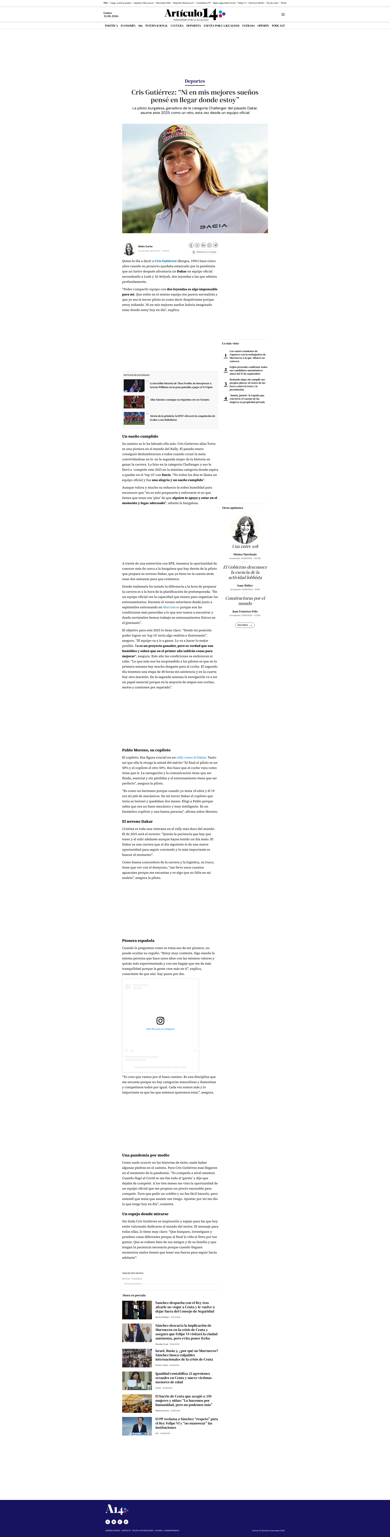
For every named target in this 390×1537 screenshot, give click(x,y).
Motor (126, 1279)
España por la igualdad (221, 25)
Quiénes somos (112, 1530)
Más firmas (243, 625)
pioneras (136, 1279)
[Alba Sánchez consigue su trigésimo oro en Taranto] (134, 403)
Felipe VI (242, 3)
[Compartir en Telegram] (216, 245)
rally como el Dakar (191, 757)
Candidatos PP (203, 3)
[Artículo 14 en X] (107, 1522)
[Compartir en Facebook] (191, 245)
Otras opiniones (232, 508)
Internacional (156, 25)
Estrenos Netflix (256, 3)
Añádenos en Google (206, 252)
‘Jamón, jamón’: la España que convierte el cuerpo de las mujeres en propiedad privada (247, 399)
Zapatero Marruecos (144, 3)
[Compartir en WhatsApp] (209, 245)
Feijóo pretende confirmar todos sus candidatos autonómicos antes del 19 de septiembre (249, 370)
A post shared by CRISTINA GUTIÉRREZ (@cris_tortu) (160, 1067)
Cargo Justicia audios (120, 3)
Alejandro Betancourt (183, 3)
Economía (128, 25)
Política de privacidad (142, 1530)
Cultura (177, 25)
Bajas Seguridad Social (224, 3)
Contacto (126, 1530)
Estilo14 (248, 25)
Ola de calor (272, 3)
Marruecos (171, 607)
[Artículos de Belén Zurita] (129, 248)
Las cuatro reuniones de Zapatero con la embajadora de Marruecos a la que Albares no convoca (248, 356)
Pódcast (278, 25)
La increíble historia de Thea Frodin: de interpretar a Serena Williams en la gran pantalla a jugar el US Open (181, 385)
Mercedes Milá (163, 3)
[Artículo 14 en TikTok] (126, 1522)
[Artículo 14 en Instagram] (114, 1522)
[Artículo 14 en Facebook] (120, 1522)
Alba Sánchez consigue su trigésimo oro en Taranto (179, 399)
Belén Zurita (145, 246)
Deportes (194, 25)
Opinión (263, 25)
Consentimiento (171, 1530)
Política (111, 25)
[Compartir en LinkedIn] (203, 245)
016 (140, 25)
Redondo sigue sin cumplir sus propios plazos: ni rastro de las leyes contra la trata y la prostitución (247, 384)
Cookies (159, 1530)
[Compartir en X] (197, 245)
